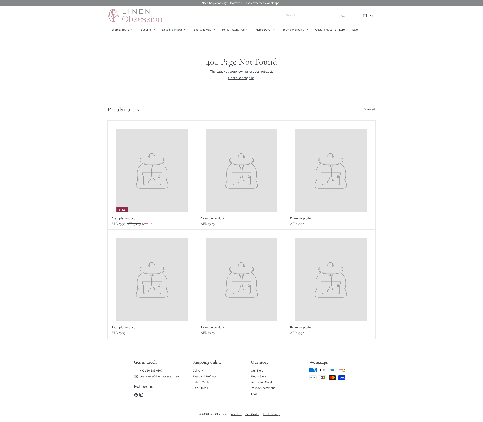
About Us (236, 414)
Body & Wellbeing (293, 29)
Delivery (197, 370)
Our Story (257, 370)
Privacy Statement (263, 387)
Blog (254, 393)
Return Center (201, 382)
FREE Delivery (271, 414)
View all (369, 109)
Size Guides (200, 387)
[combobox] (316, 15)
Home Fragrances (233, 29)
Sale (355, 29)
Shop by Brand (120, 29)
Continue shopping (241, 78)
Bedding (146, 29)
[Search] (343, 15)
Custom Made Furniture (330, 29)
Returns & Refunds (204, 376)
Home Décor (264, 29)
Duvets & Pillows (172, 29)
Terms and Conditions (265, 382)
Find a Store (258, 376)
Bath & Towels (203, 29)
